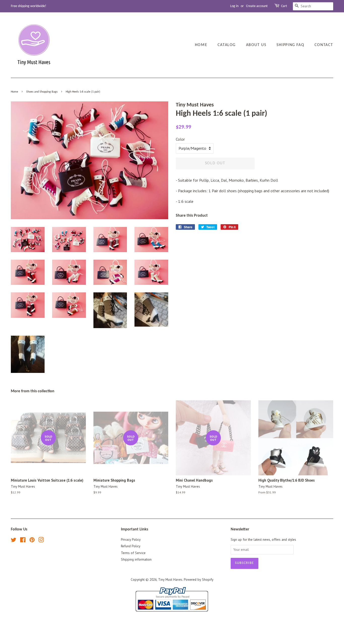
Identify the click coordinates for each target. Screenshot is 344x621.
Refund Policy (130, 546)
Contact (324, 45)
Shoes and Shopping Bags (42, 91)
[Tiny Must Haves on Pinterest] (32, 540)
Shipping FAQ (290, 45)
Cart (284, 6)
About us (256, 45)
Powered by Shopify (198, 579)
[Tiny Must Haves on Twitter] (13, 540)
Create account (257, 6)
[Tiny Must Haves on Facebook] (23, 540)
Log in (234, 6)
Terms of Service (133, 553)
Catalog (227, 45)
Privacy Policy (131, 539)
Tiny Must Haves (170, 579)
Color (180, 139)
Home (201, 45)
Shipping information (136, 559)
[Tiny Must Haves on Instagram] (41, 540)
